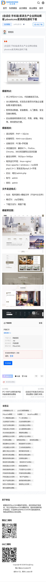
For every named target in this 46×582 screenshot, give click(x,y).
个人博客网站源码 (10, 418)
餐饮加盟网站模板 (10, 488)
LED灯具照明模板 (24, 411)
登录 (11, 356)
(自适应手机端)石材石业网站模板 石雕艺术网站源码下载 (34, 394)
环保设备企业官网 (10, 477)
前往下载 (39, 24)
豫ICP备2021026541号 (23, 568)
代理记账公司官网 (10, 429)
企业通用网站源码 (26, 429)
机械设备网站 (24, 466)
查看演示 (7, 333)
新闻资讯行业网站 (27, 462)
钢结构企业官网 (25, 484)
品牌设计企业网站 (26, 436)
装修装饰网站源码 (26, 480)
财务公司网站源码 (10, 484)
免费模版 (13, 8)
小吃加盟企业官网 (10, 447)
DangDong (29, 565)
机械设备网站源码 (10, 469)
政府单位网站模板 (10, 455)
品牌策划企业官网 (10, 436)
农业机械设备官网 (10, 433)
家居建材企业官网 (10, 444)
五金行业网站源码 (10, 425)
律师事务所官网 (25, 451)
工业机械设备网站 (26, 447)
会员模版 (23, 8)
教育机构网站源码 (10, 458)
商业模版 (33, 8)
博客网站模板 (25, 433)
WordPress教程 (33, 414)
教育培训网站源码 (26, 455)
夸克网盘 (8, 363)
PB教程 (21, 414)
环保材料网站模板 (10, 473)
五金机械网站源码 (26, 422)
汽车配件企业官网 (26, 469)
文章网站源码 (24, 458)
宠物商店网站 (22, 440)
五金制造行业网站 (10, 422)
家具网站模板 (35, 440)
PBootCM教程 (9, 414)
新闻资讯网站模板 (10, 462)
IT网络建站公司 (9, 411)
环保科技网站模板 (26, 473)
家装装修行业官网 (26, 444)
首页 (5, 8)
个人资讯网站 (25, 418)
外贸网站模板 (8, 440)
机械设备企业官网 (10, 466)
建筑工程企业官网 (10, 451)
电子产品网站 (25, 477)
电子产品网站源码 (10, 480)
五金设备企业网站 (26, 425)
